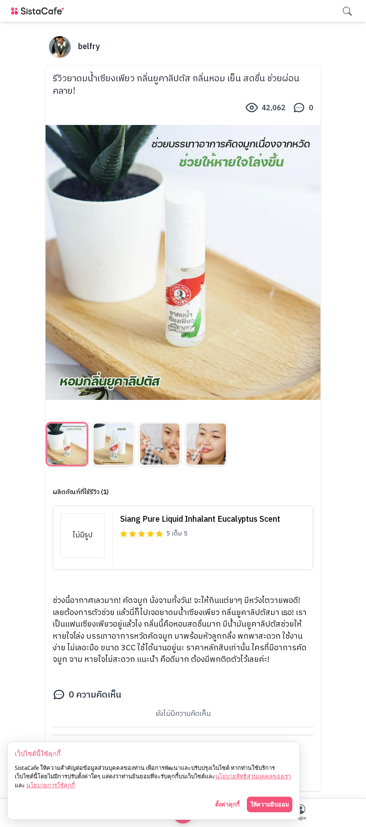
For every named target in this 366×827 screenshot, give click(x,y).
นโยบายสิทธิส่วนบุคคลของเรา (253, 776)
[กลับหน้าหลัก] (39, 11)
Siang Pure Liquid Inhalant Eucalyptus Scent (200, 519)
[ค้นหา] (347, 11)
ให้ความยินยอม (269, 804)
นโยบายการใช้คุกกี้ (50, 785)
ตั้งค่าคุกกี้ (227, 804)
